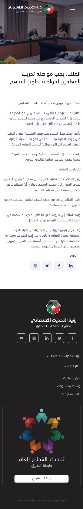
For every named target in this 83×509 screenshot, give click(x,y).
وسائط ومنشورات (68, 385)
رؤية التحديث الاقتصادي (65, 355)
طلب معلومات (70, 393)
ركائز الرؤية (73, 366)
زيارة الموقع (43, 478)
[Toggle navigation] (73, 9)
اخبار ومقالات (71, 377)
